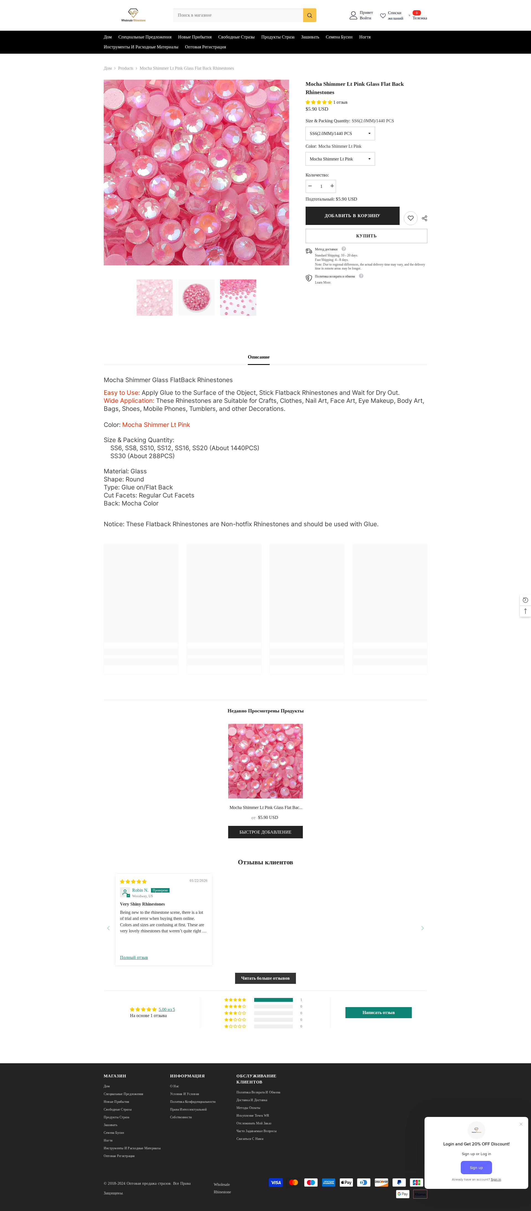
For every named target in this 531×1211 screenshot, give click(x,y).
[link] (411, 218)
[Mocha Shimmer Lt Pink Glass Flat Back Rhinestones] (265, 761)
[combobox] (238, 15)
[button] (319, 102)
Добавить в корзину (353, 215)
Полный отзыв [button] (134, 957)
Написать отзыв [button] (379, 1012)
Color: (333, 146)
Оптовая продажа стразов (149, 1183)
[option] (196, 172)
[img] (133, 881)
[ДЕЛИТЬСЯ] (422, 218)
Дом (108, 68)
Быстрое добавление (265, 832)
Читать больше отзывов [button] (265, 978)
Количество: (317, 174)
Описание (259, 357)
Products (125, 68)
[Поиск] (244, 15)
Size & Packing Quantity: (350, 120)
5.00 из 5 (167, 1009)
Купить (366, 235)
